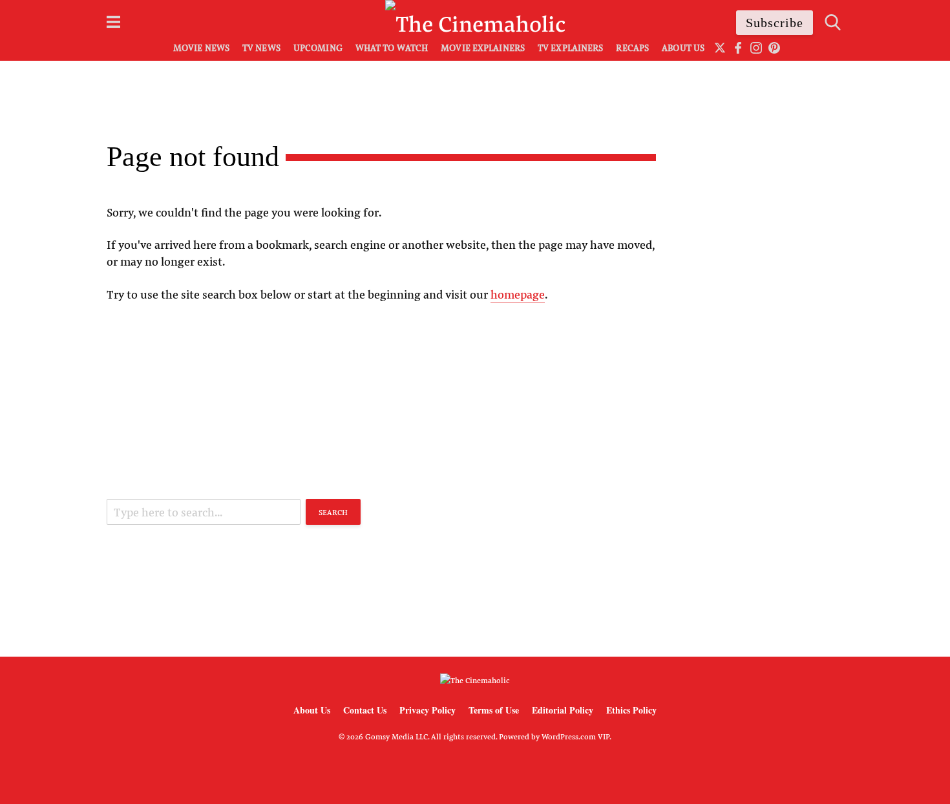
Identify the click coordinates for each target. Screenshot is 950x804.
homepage (518, 294)
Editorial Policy (562, 710)
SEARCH (333, 512)
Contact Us (364, 710)
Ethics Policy (631, 710)
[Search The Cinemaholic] (832, 22)
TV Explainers (570, 47)
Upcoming (318, 47)
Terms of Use (494, 710)
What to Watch (391, 47)
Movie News (201, 47)
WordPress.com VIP (575, 736)
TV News (261, 47)
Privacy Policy (427, 710)
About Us (683, 47)
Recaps (632, 47)
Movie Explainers (483, 47)
